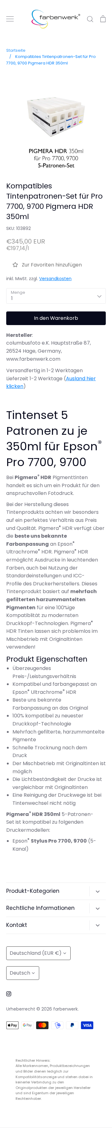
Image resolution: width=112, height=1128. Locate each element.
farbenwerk (65, 1009)
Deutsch (20, 972)
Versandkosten (55, 278)
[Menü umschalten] (10, 18)
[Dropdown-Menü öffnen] (97, 891)
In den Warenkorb (56, 318)
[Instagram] (8, 994)
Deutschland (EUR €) (36, 953)
